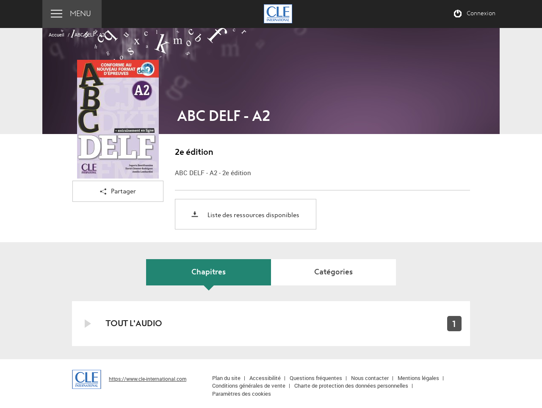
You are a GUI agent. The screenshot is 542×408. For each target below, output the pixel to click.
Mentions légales (418, 378)
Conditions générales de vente (248, 385)
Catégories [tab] (333, 272)
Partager (123, 191)
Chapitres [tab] (208, 272)
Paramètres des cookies (241, 393)
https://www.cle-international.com (147, 378)
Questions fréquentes (316, 378)
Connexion (481, 13)
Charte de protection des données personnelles (351, 385)
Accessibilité (265, 378)
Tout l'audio (134, 323)
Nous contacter (370, 378)
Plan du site (226, 378)
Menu (80, 13)
